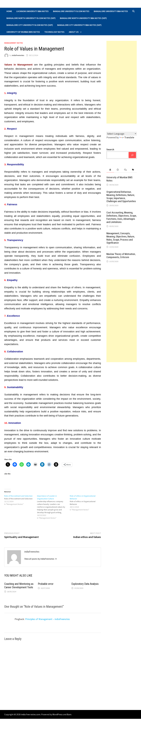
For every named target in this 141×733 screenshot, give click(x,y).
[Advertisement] (121, 82)
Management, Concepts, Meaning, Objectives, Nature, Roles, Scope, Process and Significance (120, 238)
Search (110, 149)
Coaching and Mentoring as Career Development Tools (18, 585)
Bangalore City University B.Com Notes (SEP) (29, 25)
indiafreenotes (18, 55)
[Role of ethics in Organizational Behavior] (86, 503)
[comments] (125, 169)
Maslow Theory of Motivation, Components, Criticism (120, 256)
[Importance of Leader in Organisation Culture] (53, 507)
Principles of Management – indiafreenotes (47, 619)
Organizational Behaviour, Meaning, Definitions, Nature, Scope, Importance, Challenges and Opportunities (121, 196)
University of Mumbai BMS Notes (23, 31)
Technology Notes (54, 31)
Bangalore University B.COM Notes (71, 11)
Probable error (45, 583)
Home (9, 11)
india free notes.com (30, 714)
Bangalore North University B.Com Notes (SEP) (30, 18)
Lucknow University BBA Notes (32, 11)
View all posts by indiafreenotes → (40, 558)
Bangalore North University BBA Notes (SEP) (83, 18)
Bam (69, 714)
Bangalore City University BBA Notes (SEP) (79, 25)
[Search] (132, 155)
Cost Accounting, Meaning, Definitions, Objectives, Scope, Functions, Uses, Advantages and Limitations (121, 217)
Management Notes (13, 43)
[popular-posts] (110, 169)
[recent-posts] (118, 169)
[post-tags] (133, 169)
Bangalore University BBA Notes (111, 11)
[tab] (110, 169)
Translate (129, 137)
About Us (74, 31)
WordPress (57, 714)
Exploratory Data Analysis (85, 583)
